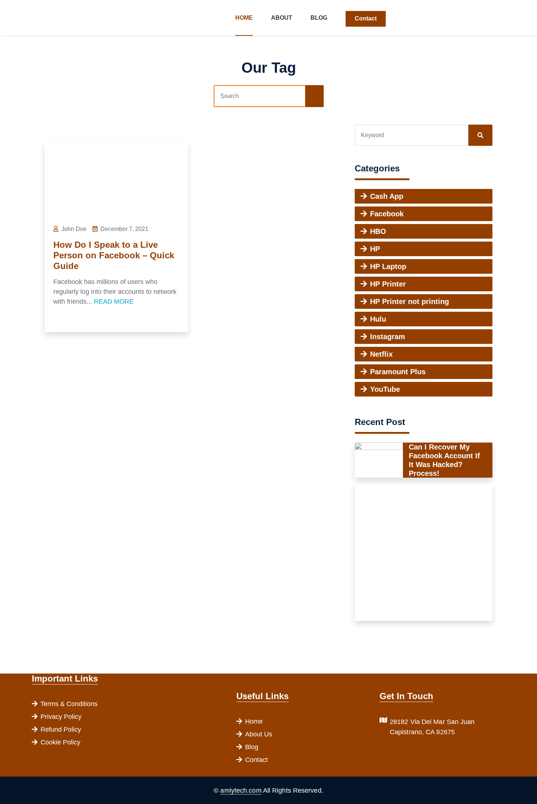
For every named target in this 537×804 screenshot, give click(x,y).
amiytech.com (240, 790)
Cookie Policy (60, 742)
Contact (366, 18)
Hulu (378, 319)
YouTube (385, 389)
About (281, 18)
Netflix (381, 354)
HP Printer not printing (409, 301)
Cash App (386, 196)
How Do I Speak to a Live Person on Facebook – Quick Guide (113, 255)
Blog (319, 18)
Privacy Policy (61, 716)
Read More (114, 301)
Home (244, 18)
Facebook (387, 214)
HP (375, 249)
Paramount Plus (398, 372)
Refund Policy (61, 729)
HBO (378, 231)
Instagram (387, 337)
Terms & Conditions (69, 704)
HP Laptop (388, 266)
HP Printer (388, 284)
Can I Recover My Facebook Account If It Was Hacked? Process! (444, 460)
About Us (258, 734)
